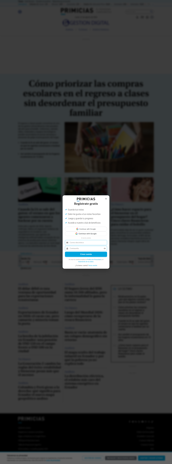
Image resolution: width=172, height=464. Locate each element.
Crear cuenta (86, 252)
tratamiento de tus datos (85, 259)
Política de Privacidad (94, 257)
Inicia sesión (93, 263)
